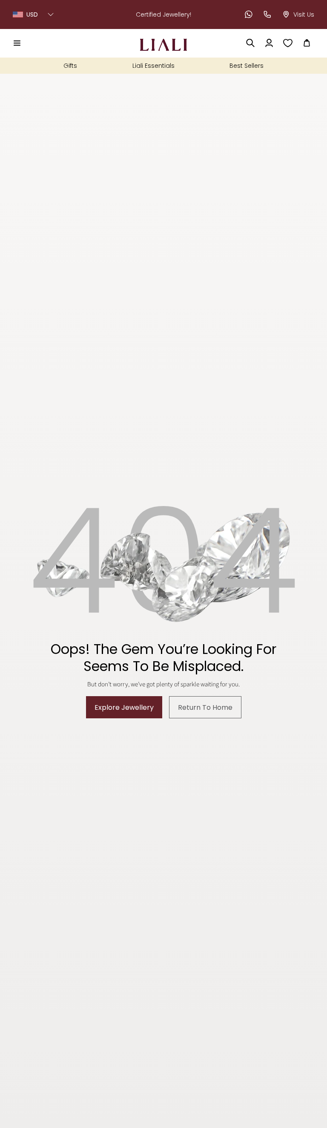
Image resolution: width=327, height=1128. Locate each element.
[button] (17, 43)
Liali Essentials (153, 65)
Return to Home (205, 707)
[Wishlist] (287, 43)
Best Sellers (246, 65)
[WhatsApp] (248, 14)
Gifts (70, 65)
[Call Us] (267, 14)
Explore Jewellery (124, 707)
